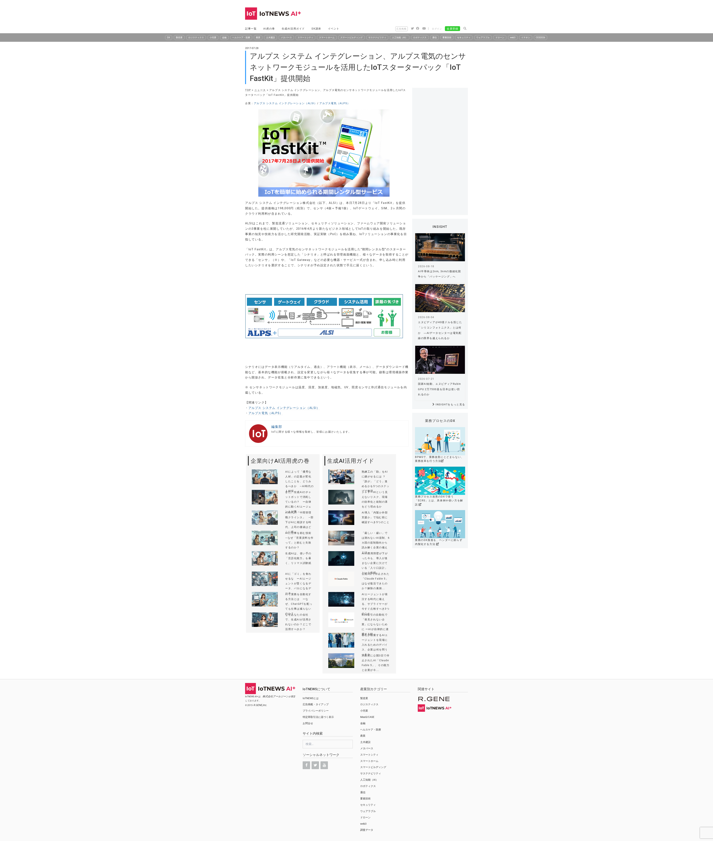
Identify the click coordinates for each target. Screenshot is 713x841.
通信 (434, 37)
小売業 (213, 37)
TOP (248, 90)
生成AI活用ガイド (293, 28)
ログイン (437, 28)
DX (168, 37)
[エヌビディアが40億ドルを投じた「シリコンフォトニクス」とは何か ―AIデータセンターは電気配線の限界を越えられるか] (440, 298)
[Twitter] (315, 765)
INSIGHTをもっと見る (450, 404)
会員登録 (452, 28)
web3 (512, 37)
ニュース (260, 90)
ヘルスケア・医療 (241, 37)
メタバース (286, 37)
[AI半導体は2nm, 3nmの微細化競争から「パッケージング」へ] (440, 247)
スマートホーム (327, 37)
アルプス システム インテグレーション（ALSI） (285, 103)
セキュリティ (464, 37)
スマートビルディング (351, 37)
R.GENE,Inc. (260, 705)
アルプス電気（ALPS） (334, 103)
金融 (224, 37)
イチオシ (525, 37)
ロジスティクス (196, 37)
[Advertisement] (400, 14)
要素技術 (446, 37)
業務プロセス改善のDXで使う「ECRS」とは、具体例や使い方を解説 (439, 500)
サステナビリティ (377, 37)
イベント (333, 28)
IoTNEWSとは (311, 698)
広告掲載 (401, 28)
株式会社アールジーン (276, 696)
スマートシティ (305, 37)
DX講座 (316, 28)
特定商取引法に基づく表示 (318, 716)
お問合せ (308, 723)
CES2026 (540, 37)
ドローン (499, 37)
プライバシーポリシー (316, 710)
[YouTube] (324, 765)
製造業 (179, 37)
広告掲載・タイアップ (316, 704)
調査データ (366, 829)
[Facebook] (306, 765)
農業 (258, 37)
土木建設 (270, 37)
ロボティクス (420, 37)
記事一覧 (251, 28)
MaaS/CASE (367, 716)
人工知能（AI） (399, 37)
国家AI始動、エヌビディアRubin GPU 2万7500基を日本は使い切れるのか (439, 389)
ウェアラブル (483, 37)
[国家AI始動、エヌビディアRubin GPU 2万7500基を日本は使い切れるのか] (440, 360)
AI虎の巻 (269, 28)
